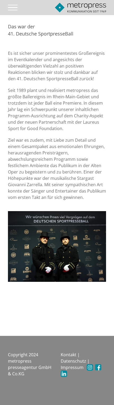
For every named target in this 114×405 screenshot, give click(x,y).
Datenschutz (73, 361)
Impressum (72, 367)
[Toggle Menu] (13, 8)
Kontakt (68, 355)
